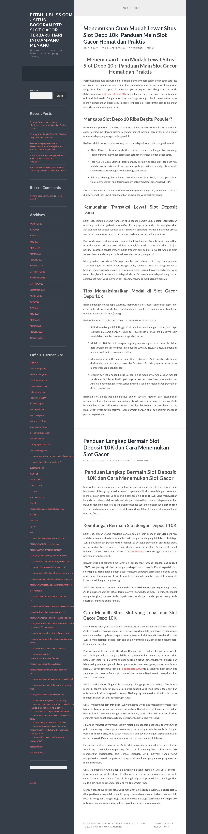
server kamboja (37, 438)
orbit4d (33, 491)
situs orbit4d (36, 485)
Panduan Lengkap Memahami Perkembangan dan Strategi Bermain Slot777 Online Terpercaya (47, 146)
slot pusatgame (37, 415)
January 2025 (36, 338)
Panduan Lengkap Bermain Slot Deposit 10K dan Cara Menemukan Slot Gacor (126, 447)
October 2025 (36, 283)
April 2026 (35, 247)
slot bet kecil (137, 551)
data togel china (37, 392)
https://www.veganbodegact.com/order (48, 726)
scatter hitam (36, 746)
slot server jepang (38, 368)
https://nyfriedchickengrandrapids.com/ (48, 555)
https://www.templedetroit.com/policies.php (50, 617)
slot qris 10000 (37, 752)
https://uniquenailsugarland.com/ (45, 462)
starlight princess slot (40, 444)
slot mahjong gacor (38, 450)
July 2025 (34, 301)
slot (31, 532)
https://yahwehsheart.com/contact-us (47, 612)
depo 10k (34, 362)
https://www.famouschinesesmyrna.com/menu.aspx (54, 606)
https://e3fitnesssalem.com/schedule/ (47, 648)
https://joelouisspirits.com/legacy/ (46, 664)
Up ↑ (166, 827)
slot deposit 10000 (132, 668)
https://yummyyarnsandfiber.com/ (46, 549)
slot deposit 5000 (38, 409)
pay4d (33, 503)
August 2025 (36, 295)
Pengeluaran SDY (38, 397)
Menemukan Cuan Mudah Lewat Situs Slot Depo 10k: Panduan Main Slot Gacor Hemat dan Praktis (129, 35)
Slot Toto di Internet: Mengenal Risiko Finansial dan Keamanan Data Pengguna (47, 158)
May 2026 (35, 241)
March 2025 (35, 325)
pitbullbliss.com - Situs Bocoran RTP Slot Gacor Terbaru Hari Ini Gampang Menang (51, 30)
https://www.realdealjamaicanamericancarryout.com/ (55, 573)
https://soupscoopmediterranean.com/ (48, 567)
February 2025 (37, 331)
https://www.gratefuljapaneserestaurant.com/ (51, 584)
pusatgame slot (37, 467)
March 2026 (35, 253)
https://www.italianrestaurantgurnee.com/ (50, 561)
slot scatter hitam (38, 421)
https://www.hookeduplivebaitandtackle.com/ (51, 579)
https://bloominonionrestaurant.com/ (47, 538)
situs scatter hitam (38, 427)
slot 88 (33, 514)
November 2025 (37, 277)
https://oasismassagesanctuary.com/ (47, 509)
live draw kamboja (38, 380)
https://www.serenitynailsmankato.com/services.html (55, 633)
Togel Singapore (37, 403)
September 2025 (38, 289)
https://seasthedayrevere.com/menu (47, 694)
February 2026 (37, 259)
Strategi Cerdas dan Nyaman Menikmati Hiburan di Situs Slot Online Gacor (48, 125)
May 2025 (35, 313)
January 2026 (36, 265)
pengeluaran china (38, 386)
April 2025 (35, 319)
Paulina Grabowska (114, 48)
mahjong (34, 473)
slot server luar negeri (40, 433)
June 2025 (35, 307)
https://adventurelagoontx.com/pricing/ (48, 700)
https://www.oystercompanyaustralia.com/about (52, 456)
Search (34, 90)
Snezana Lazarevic (118, 461)
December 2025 (37, 271)
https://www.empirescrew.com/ (44, 544)
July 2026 (34, 229)
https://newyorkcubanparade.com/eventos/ (50, 711)
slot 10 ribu (35, 479)
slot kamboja (36, 590)
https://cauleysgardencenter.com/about (48, 722)
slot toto (34, 520)
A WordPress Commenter (42, 196)
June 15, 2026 (90, 48)
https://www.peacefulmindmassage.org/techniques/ (54, 679)
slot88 (33, 783)
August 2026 (36, 223)
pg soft (33, 526)
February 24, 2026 (93, 461)
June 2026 (35, 235)
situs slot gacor (37, 497)
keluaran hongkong (39, 374)
